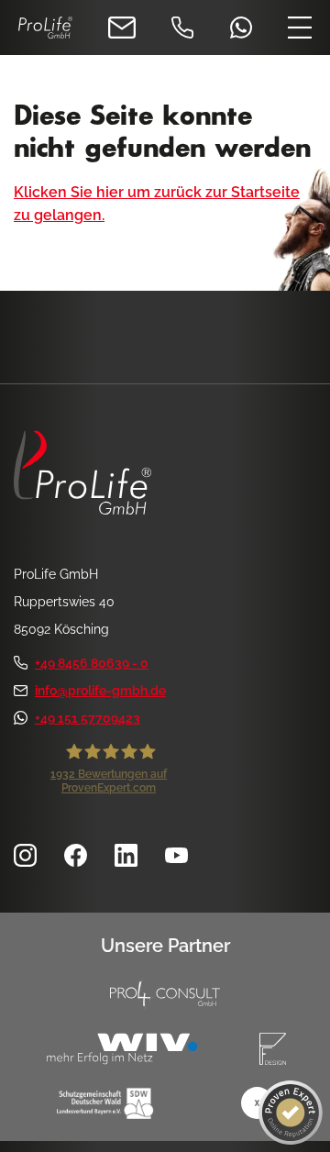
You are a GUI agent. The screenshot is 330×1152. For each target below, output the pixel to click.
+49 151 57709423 (87, 718)
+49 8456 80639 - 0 (91, 663)
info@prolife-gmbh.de (100, 690)
